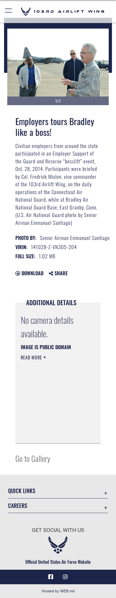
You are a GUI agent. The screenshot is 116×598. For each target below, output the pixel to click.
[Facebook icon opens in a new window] (51, 577)
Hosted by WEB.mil (58, 591)
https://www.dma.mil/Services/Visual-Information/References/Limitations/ (53, 433)
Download (31, 273)
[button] (9, 11)
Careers (17, 506)
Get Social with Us (58, 530)
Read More (32, 357)
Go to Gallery (32, 458)
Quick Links (21, 491)
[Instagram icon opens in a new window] (65, 577)
